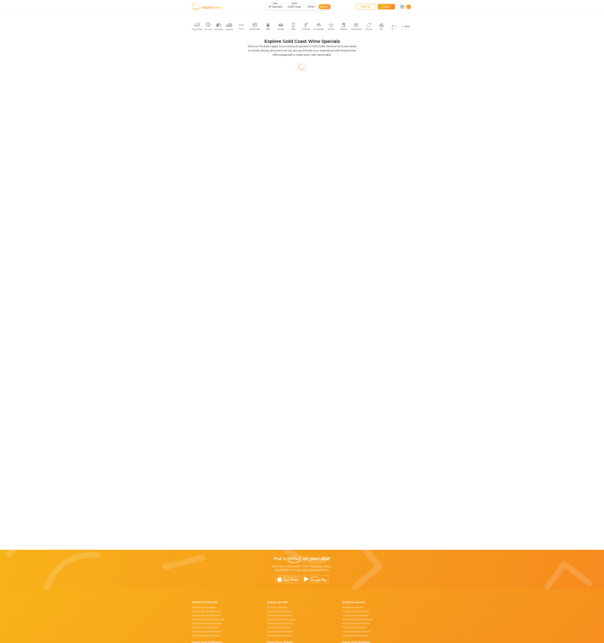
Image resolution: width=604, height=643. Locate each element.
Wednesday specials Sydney (281, 619)
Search (324, 6)
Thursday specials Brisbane (355, 623)
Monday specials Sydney (279, 611)
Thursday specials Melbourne (206, 623)
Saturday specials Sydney (280, 631)
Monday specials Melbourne (206, 611)
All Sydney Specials (277, 607)
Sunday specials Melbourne (206, 635)
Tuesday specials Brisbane (355, 615)
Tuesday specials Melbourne (206, 615)
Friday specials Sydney (278, 627)
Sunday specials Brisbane (355, 635)
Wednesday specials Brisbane (357, 619)
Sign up (366, 6)
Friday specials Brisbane (354, 627)
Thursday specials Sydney (280, 623)
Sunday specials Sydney (279, 635)
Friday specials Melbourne (205, 627)
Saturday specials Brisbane (356, 631)
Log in (386, 6)
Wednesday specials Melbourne (208, 619)
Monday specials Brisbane (355, 611)
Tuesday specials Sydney (279, 615)
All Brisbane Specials (352, 607)
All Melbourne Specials (203, 607)
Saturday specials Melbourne (207, 631)
